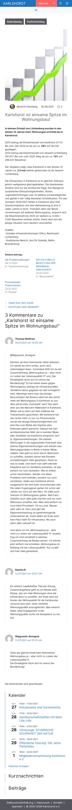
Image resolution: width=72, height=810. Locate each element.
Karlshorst (14, 3)
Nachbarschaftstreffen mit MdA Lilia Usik (40, 719)
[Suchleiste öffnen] (60, 3)
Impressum (43, 802)
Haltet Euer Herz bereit (21, 302)
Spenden (17, 806)
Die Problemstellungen (17, 259)
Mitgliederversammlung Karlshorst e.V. (42, 757)
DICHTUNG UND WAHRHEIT (24, 307)
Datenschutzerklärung (20, 802)
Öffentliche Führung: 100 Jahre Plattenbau (40, 744)
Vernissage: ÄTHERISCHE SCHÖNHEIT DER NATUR (36, 731)
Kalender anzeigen (19, 766)
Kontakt (57, 802)
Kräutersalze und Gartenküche (39, 707)
